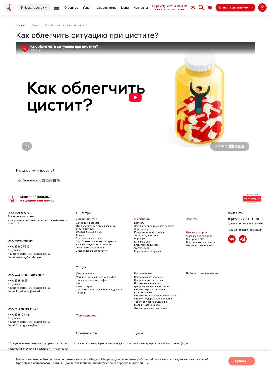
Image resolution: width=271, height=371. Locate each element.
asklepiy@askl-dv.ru (28, 257)
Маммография (84, 286)
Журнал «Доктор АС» (146, 235)
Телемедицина (86, 315)
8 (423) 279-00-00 (243, 219)
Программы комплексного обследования (99, 289)
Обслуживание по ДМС (89, 232)
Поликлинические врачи (147, 283)
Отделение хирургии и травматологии (155, 295)
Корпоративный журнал (147, 251)
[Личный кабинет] (262, 7)
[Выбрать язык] (57, 8)
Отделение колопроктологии (150, 308)
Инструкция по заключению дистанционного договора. (38, 348)
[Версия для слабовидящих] (193, 8)
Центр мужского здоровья (149, 277)
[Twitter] (47, 179)
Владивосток (34, 7)
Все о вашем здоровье (89, 238)
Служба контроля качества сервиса (96, 241)
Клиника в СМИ (142, 241)
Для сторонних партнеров (200, 242)
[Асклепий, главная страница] (9, 7)
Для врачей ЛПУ (195, 239)
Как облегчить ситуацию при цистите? (66, 25)
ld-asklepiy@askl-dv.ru (30, 291)
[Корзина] (210, 7)
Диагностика (85, 273)
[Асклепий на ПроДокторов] (251, 198)
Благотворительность (146, 244)
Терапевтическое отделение (150, 301)
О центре (71, 7)
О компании (142, 219)
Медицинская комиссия (147, 305)
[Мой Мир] (55, 179)
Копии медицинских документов (94, 244)
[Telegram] (243, 239)
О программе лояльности (90, 247)
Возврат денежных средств (91, 250)
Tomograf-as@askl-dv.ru (31, 325)
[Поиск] (201, 8)
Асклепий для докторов (199, 236)
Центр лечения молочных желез (152, 286)
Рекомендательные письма (201, 245)
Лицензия (14, 250)
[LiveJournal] (59, 179)
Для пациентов (86, 219)
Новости (191, 219)
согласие (81, 363)
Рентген (80, 292)
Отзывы (80, 235)
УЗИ (78, 283)
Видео (35, 25)
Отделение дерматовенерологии (153, 298)
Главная (20, 25)
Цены (125, 7)
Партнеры (139, 238)
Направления (143, 273)
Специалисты (107, 7)
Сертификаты (141, 229)
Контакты (141, 7)
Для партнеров (196, 232)
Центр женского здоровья (148, 280)
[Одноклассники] (51, 179)
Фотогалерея (141, 248)
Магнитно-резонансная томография (96, 277)
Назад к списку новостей (35, 170)
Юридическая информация (149, 232)
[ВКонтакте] (43, 179)
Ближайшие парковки (88, 222)
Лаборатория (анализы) (202, 273)
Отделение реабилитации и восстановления (149, 291)
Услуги (87, 7)
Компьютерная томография (91, 280)
